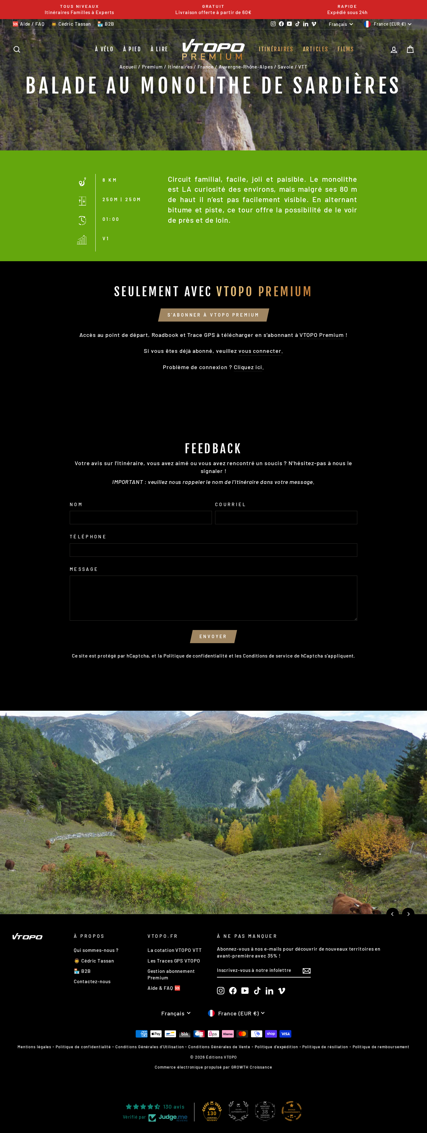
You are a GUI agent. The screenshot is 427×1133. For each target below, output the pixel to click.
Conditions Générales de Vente (219, 1046)
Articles (316, 49)
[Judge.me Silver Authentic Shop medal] (239, 1111)
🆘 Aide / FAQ (29, 24)
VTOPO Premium (321, 334)
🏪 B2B (105, 24)
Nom (76, 504)
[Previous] (392, 914)
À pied (132, 49)
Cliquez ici (248, 366)
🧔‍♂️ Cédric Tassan (71, 24)
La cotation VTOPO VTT (175, 950)
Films (346, 49)
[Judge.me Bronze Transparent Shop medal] (292, 1111)
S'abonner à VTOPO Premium (214, 315)
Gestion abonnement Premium (171, 974)
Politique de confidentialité (195, 655)
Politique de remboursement (381, 1046)
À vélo (104, 49)
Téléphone (88, 536)
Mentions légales (34, 1046)
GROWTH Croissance (251, 1066)
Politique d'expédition (276, 1046)
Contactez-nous (92, 981)
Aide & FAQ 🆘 (164, 988)
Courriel (231, 504)
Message (84, 569)
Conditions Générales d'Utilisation (149, 1046)
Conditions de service (268, 655)
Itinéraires (276, 49)
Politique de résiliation (325, 1046)
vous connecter (260, 350)
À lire (159, 49)
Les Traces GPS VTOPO (174, 960)
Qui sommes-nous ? (96, 950)
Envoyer (213, 636)
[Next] (408, 914)
